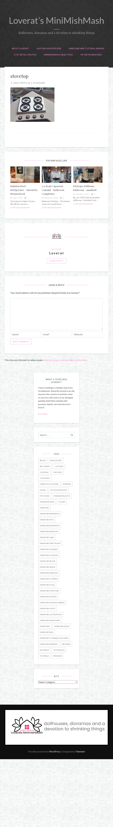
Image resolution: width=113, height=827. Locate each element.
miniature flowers (48, 579)
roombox (44, 650)
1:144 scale (45, 478)
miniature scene (61, 626)
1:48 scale (57, 472)
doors (43, 490)
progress (66, 644)
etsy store (44, 496)
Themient (80, 751)
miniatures (45, 626)
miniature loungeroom (51, 614)
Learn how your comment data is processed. (65, 360)
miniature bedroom (49, 531)
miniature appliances (49, 514)
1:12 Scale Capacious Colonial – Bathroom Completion (53, 190)
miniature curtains (49, 549)
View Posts (56, 261)
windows (57, 656)
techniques (58, 650)
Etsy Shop (43, 414)
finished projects (62, 496)
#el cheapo (45, 466)
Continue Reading (20, 207)
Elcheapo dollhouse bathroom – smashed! (84, 188)
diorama (67, 484)
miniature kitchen (48, 597)
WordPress (54, 751)
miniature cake (47, 537)
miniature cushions (49, 555)
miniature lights (47, 608)
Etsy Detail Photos (25, 54)
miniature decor (47, 561)
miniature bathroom (49, 525)
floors (61, 502)
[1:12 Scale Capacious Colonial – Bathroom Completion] (56, 174)
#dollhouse (56, 460)
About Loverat (20, 48)
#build (43, 460)
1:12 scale (58, 466)
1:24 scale (44, 472)
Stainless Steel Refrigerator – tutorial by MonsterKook (24, 190)
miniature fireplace (49, 573)
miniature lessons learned (52, 602)
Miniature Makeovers (50, 620)
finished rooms (47, 502)
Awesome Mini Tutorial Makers (86, 48)
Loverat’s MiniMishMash (56, 20)
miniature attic (47, 520)
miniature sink (46, 632)
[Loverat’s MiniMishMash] (56, 744)
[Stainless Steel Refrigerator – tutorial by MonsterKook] (25, 174)
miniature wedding (49, 644)
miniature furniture (49, 591)
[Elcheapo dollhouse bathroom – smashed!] (88, 174)
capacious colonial (49, 484)
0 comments (39, 82)
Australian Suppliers (49, 48)
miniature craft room (50, 543)
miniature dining (47, 567)
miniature (44, 508)
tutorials (44, 656)
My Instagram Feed (91, 54)
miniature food (47, 585)
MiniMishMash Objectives (58, 54)
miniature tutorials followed (54, 638)
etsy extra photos (58, 490)
